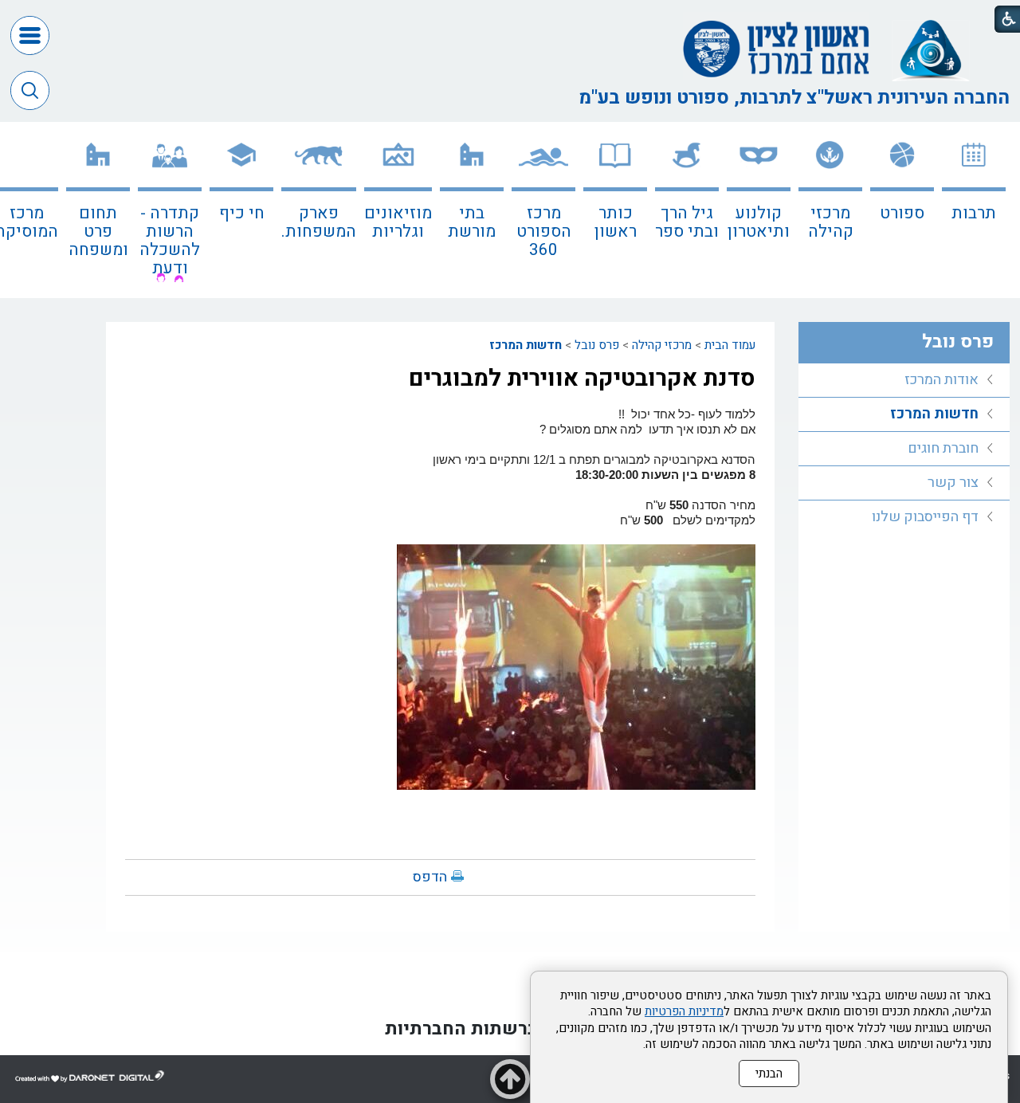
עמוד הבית (729, 345)
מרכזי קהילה (830, 222)
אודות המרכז (941, 380)
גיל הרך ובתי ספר (687, 222)
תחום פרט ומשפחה (98, 231)
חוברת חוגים (943, 448)
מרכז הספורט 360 (543, 231)
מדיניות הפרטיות (684, 1011)
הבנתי (769, 1073)
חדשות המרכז (525, 345)
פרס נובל (597, 345)
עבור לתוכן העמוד (510, 16)
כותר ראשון (615, 222)
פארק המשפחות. (318, 222)
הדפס (430, 877)
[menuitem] (974, 210)
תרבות (973, 213)
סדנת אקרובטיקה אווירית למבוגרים (582, 378)
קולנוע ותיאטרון (759, 222)
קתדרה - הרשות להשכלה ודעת (169, 241)
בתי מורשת (472, 222)
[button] (30, 35)
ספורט (902, 213)
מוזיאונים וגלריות (398, 222)
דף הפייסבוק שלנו (925, 517)
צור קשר (953, 482)
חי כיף (242, 213)
